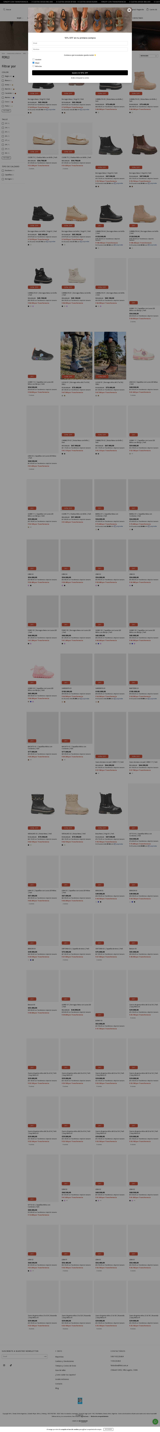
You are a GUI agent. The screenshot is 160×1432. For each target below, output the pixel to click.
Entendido (108, 1429)
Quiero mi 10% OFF (80, 73)
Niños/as (38, 66)
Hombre (38, 59)
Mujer (37, 63)
